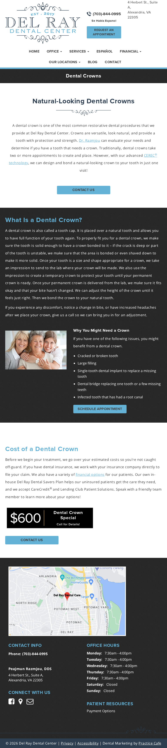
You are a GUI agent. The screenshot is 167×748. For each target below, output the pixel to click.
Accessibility (88, 743)
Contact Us (83, 190)
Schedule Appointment (100, 409)
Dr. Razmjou (89, 140)
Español (104, 51)
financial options (90, 474)
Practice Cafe (150, 743)
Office (53, 51)
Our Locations (63, 62)
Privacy (67, 743)
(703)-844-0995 (107, 14)
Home (34, 51)
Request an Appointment (104, 32)
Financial (129, 51)
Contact (113, 62)
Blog (92, 62)
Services (78, 51)
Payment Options (101, 710)
